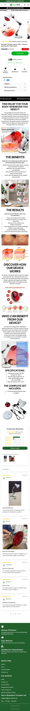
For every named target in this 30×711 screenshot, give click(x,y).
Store (2, 667)
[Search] (5, 4)
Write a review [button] (15, 448)
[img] (6, 475)
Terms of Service (6, 690)
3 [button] (15, 614)
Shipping (7, 84)
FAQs (2, 679)
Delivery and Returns (10, 87)
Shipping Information (7, 687)
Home (3, 664)
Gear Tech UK (17, 706)
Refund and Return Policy (8, 692)
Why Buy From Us (9, 90)
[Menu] (2, 4)
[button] (5, 41)
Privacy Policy (5, 684)
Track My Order (5, 669)
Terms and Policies (15, 709)
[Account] (24, 4)
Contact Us (4, 672)
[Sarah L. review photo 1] (15, 537)
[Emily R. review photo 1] (15, 493)
